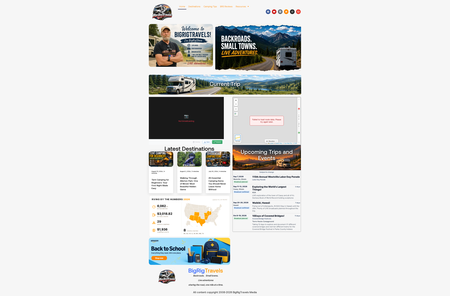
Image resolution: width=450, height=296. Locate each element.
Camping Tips (210, 6)
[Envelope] (298, 11)
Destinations (194, 6)
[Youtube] (274, 11)
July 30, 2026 (213, 171)
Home (182, 6)
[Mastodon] (286, 11)
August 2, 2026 (185, 171)
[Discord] (280, 11)
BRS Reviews (226, 6)
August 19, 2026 (157, 171)
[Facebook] (268, 11)
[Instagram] (292, 11)
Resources (241, 6)
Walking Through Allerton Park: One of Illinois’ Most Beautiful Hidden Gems (189, 184)
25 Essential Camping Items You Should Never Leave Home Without (217, 184)
